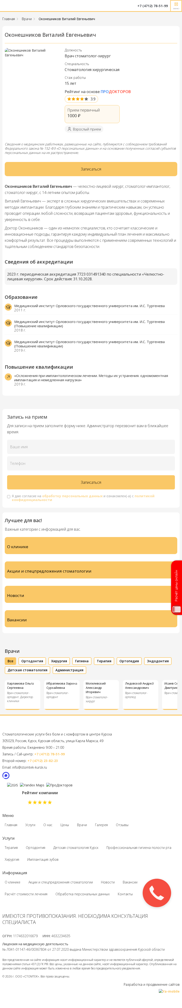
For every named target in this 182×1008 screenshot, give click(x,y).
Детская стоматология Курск (75, 847)
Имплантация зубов (43, 859)
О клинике (12, 882)
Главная (8, 19)
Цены (64, 825)
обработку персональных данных (72, 496)
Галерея (101, 825)
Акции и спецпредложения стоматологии (60, 882)
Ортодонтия (35, 847)
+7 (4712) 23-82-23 (42, 760)
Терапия (11, 847)
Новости (108, 882)
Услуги (30, 825)
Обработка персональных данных (82, 894)
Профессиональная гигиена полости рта (138, 847)
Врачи (27, 19)
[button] (176, 6)
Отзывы (122, 825)
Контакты (125, 894)
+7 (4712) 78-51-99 (49, 754)
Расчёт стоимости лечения (26, 894)
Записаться (91, 169)
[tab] (10, 661)
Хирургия (12, 859)
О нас (47, 825)
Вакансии (130, 882)
